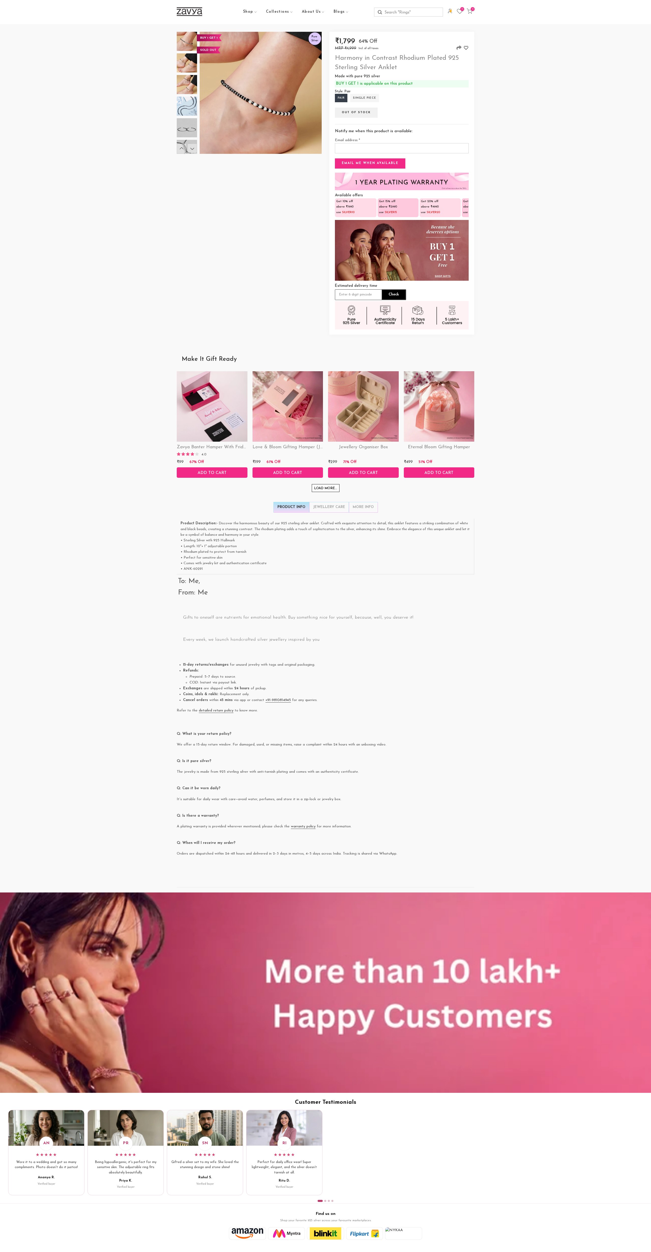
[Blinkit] (325, 1233)
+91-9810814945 (278, 700)
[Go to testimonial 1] (320, 1201)
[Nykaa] (403, 1233)
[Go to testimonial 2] (325, 1201)
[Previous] (181, 149)
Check (394, 294)
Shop (248, 12)
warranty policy (303, 826)
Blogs (339, 12)
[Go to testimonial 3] (329, 1201)
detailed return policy (216, 710)
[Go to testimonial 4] (332, 1201)
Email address (347, 140)
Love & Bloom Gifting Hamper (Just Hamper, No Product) (312, 447)
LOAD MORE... (325, 488)
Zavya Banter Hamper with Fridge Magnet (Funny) (230, 447)
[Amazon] (247, 1233)
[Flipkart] (364, 1233)
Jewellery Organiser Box (363, 447)
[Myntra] (286, 1233)
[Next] (192, 149)
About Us (311, 12)
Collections (277, 12)
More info (363, 507)
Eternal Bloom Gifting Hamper (439, 447)
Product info (291, 507)
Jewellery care (329, 507)
